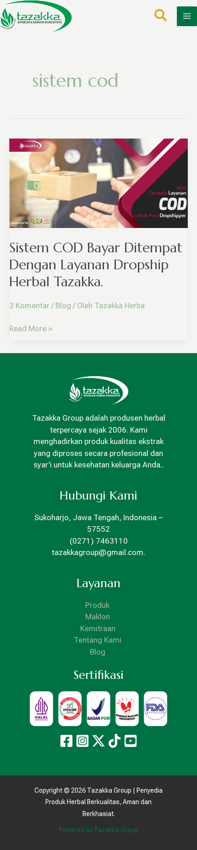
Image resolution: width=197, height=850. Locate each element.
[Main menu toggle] (187, 16)
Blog (63, 305)
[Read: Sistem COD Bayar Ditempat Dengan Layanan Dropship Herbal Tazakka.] (98, 182)
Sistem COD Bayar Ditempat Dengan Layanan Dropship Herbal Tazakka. (95, 264)
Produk (97, 605)
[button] (161, 17)
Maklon (97, 616)
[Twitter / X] (98, 741)
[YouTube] (130, 741)
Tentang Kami (97, 639)
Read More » (30, 328)
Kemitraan (97, 628)
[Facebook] (66, 741)
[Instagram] (82, 741)
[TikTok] (114, 741)
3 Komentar (29, 305)
